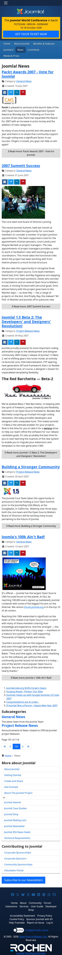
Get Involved (11, 787)
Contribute (33, 49)
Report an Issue (35, 922)
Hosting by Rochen (31, 953)
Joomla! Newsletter (14, 826)
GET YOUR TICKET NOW (31, 34)
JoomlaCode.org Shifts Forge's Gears (26, 688)
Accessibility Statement (22, 915)
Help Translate (17, 922)
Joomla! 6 (9, 49)
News (20, 49)
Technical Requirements (17, 838)
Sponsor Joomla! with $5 (39, 919)
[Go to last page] (28, 746)
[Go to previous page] (10, 746)
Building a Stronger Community (31, 466)
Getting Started (12, 775)
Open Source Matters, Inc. (33, 936)
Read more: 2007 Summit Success (31, 306)
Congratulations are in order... (22, 702)
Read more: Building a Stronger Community (32, 526)
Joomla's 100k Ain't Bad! (23, 536)
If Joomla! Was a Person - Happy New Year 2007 (32, 705)
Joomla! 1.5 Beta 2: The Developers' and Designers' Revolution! (26, 321)
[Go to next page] (22, 746)
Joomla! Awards (12, 802)
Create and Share (13, 781)
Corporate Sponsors (15, 858)
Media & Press (11, 55)
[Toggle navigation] (6, 3)
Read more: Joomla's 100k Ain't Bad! (31, 677)
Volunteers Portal (13, 870)
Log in (49, 922)
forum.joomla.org (34, 607)
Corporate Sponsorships (17, 852)
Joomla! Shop (11, 814)
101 (16, 746)
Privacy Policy (44, 915)
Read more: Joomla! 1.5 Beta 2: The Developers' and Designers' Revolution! (32, 454)
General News (24, 81)
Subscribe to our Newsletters (23, 880)
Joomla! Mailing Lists (15, 820)
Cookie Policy (17, 919)
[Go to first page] (5, 746)
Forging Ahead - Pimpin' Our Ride (24, 691)
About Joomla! (21, 43)
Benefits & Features (44, 43)
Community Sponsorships (18, 864)
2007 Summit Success (21, 165)
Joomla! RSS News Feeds (17, 832)
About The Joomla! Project (18, 793)
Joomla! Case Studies (15, 808)
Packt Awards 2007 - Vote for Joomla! (28, 74)
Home (7, 43)
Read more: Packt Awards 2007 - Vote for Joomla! (31, 153)
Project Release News (28, 331)
